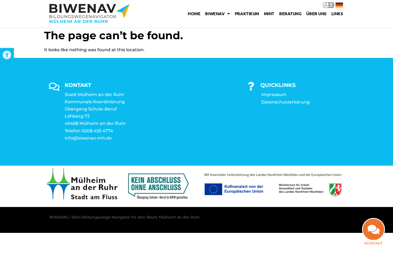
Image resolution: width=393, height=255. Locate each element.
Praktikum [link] (247, 13)
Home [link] (194, 13)
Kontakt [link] (373, 243)
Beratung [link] (290, 13)
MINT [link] (269, 13)
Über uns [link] (316, 13)
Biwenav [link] (215, 13)
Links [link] (337, 13)
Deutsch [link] (335, 5)
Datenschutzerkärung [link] (285, 102)
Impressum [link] (273, 94)
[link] (7, 55)
